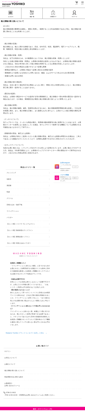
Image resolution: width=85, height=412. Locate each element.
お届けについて (9, 364)
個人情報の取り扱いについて (14, 370)
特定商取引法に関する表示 (13, 377)
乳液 (8, 192)
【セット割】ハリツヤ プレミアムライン (21, 224)
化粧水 (9, 179)
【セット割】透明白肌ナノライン (18, 237)
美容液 (9, 185)
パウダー (10, 217)
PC (51, 409)
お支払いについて (10, 358)
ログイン (7, 351)
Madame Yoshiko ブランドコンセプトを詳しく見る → (26, 333)
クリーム (10, 198)
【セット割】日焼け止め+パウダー (19, 243)
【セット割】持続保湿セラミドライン (20, 230)
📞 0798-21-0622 (10, 392)
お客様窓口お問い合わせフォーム (12, 384)
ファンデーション (13, 211)
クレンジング (11, 173)
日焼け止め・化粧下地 (14, 205)
